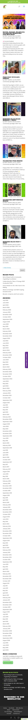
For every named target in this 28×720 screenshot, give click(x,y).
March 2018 (6, 457)
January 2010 (6, 628)
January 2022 (7, 393)
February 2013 (7, 550)
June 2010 (5, 617)
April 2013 (5, 545)
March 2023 (6, 367)
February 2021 (7, 417)
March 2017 (6, 467)
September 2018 (7, 448)
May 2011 (5, 590)
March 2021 (6, 414)
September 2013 (7, 538)
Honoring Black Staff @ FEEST (12, 242)
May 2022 (5, 383)
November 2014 (7, 512)
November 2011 (7, 578)
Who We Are (19, 708)
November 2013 (7, 533)
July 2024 (5, 341)
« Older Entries (7, 268)
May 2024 (5, 345)
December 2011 (7, 576)
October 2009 (7, 636)
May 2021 (5, 410)
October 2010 (6, 607)
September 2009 (7, 638)
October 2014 (6, 514)
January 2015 (6, 507)
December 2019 (7, 431)
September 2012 (7, 562)
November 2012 (7, 557)
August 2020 (6, 424)
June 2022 (6, 381)
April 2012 (5, 569)
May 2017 (5, 464)
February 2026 (7, 310)
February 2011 (6, 597)
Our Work (11, 708)
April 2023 (5, 364)
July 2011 (5, 586)
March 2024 (6, 350)
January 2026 (7, 312)
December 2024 (7, 333)
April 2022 (5, 386)
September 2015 (7, 493)
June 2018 (5, 452)
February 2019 (7, 445)
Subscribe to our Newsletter (14, 698)
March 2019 (6, 443)
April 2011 (5, 593)
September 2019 (7, 436)
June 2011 (5, 588)
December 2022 (7, 371)
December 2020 (7, 419)
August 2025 (6, 322)
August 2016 (6, 471)
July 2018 (5, 450)
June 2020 (6, 426)
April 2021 (5, 412)
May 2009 (5, 647)
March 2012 (6, 571)
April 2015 (5, 500)
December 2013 (7, 531)
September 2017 (7, 462)
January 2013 (6, 552)
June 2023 (6, 360)
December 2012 (7, 555)
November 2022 (7, 374)
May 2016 (5, 476)
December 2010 (7, 602)
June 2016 (5, 474)
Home (5, 708)
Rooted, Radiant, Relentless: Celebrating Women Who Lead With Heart (14, 33)
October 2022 (7, 376)
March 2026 (6, 307)
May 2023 (5, 362)
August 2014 (6, 517)
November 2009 (7, 633)
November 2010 (7, 605)
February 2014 (7, 526)
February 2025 (7, 331)
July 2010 (5, 614)
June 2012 (5, 564)
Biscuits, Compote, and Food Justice (13, 294)
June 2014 (5, 519)
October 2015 (6, 490)
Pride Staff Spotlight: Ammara (11, 77)
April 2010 (5, 621)
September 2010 (7, 609)
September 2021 (7, 400)
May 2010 (5, 619)
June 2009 (6, 645)
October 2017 (6, 459)
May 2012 (5, 567)
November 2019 (7, 433)
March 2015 (6, 502)
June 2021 (5, 407)
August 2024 (6, 338)
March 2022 (6, 388)
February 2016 (7, 481)
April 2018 (5, 455)
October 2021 (6, 398)
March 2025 (6, 329)
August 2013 (6, 540)
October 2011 (6, 581)
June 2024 (6, 343)
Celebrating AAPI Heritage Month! (13, 200)
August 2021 (6, 402)
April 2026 (5, 305)
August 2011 (6, 583)
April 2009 (5, 650)
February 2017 (7, 469)
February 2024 (7, 352)
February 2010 (7, 626)
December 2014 (7, 509)
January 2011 (6, 600)
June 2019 (5, 438)
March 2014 (6, 524)
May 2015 (5, 498)
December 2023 (7, 355)
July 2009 (5, 643)
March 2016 (6, 478)
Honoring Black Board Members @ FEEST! (11, 119)
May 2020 (5, 429)
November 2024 (7, 336)
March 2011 (6, 595)
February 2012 (7, 574)
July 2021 (5, 405)
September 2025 (7, 319)
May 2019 (5, 440)
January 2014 (6, 528)
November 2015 (7, 488)
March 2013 (6, 547)
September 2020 (7, 421)
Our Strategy (8, 711)
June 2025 (6, 324)
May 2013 (5, 543)
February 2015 (7, 505)
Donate (9, 713)
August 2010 (6, 612)
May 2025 (5, 326)
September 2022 (7, 379)
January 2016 (6, 483)
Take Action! (15, 710)
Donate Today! (8, 662)
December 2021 (7, 395)
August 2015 (6, 495)
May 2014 (5, 521)
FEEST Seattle (8, 36)
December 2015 (7, 486)
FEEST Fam (18, 38)
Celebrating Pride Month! (12, 161)
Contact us (16, 713)
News (8, 710)
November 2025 (7, 314)
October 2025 (7, 317)
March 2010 (6, 624)
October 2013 (6, 536)
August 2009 (6, 640)
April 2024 (6, 348)
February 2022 (7, 391)
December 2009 (7, 631)
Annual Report (18, 711)
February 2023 (7, 369)
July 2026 (5, 300)
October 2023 (7, 357)
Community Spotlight (9, 38)
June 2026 (6, 302)
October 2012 (6, 559)
